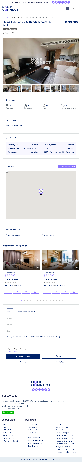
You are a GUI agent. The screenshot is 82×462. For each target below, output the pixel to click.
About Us (7, 433)
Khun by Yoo (32, 432)
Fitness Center (50, 235)
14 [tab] (63, 300)
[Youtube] (53, 2)
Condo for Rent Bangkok (65, 435)
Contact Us (8, 435)
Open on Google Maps (68, 166)
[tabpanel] (21, 272)
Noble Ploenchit (34, 438)
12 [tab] (56, 300)
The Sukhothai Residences (38, 443)
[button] (41, 192)
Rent (6, 424)
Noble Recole (11, 279)
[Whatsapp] (68, 2)
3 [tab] (28, 300)
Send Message (24, 356)
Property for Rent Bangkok (66, 449)
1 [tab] (21, 300)
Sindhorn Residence (35, 440)
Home (7, 17)
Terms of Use (12, 351)
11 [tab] (53, 300)
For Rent (5, 29)
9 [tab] (47, 300)
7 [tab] (40, 300)
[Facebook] (59, 2)
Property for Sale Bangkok (66, 452)
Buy (5, 427)
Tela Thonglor (33, 446)
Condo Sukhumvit (63, 430)
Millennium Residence (36, 435)
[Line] (65, 2)
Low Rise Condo (62, 424)
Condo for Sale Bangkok (65, 438)
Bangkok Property (63, 446)
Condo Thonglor (62, 433)
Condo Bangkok (62, 427)
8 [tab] (44, 300)
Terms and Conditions (12, 441)
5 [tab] (34, 300)
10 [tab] (50, 300)
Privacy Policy (9, 438)
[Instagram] (62, 2)
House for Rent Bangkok (65, 441)
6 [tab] (37, 300)
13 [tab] (60, 300)
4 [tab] (31, 300)
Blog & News (9, 430)
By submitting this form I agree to (19, 350)
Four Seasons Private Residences (36, 428)
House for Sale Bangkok (65, 444)
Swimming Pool (14, 235)
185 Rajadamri (33, 424)
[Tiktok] (56, 2)
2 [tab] (24, 300)
